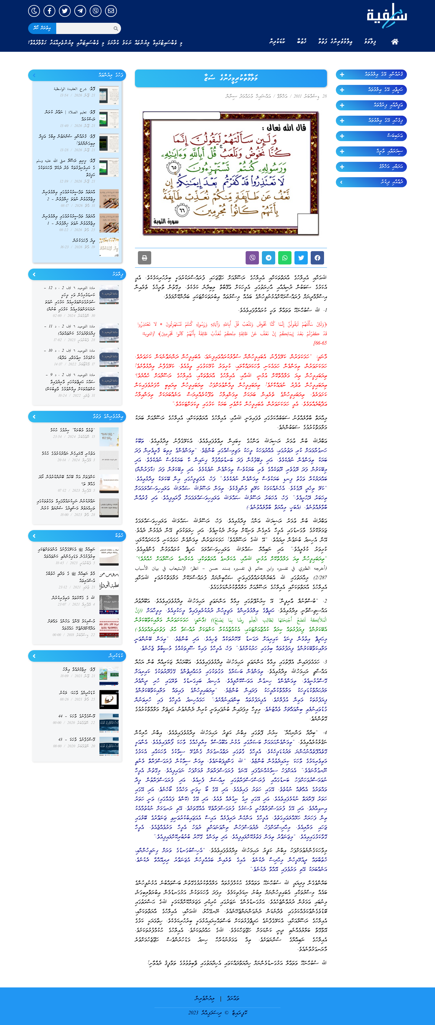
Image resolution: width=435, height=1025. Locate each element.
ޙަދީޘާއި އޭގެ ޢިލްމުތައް (385, 89)
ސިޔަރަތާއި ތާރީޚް (389, 151)
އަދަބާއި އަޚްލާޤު (391, 166)
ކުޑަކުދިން (277, 41)
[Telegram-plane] (80, 11)
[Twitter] (65, 11)
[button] (317, 257)
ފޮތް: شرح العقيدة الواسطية (74, 89)
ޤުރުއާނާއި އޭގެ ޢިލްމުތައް (384, 74)
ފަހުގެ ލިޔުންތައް (111, 75)
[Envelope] (111, 11)
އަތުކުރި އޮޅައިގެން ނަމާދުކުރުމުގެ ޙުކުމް (68, 454)
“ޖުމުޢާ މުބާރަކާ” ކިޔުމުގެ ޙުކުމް (72, 430)
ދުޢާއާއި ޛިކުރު (392, 182)
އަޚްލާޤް (282, 96)
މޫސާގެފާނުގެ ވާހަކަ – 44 (76, 717)
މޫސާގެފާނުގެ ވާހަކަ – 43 (76, 740)
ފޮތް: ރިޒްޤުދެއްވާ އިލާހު (79, 670)
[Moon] (34, 11)
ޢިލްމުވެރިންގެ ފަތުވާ (335, 41)
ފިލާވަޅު (370, 41)
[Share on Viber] (252, 257)
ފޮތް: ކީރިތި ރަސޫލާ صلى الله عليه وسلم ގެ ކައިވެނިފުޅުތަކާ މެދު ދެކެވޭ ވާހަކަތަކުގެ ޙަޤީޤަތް (65, 168)
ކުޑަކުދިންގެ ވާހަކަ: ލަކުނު (77, 693)
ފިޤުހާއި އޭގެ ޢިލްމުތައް (385, 120)
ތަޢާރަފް (233, 999)
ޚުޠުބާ (302, 41)
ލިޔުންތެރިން (205, 999)
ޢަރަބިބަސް (395, 136)
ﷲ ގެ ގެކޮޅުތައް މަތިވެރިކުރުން (73, 598)
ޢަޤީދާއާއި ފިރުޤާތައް (388, 105)
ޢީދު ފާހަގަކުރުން (84, 241)
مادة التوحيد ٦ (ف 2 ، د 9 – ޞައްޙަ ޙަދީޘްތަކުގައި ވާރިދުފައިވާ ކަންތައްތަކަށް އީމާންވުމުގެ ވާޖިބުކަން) (70, 382)
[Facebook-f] (49, 11)
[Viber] (96, 11)
